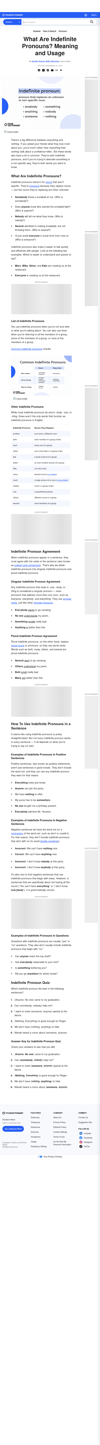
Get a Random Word (13, 1129)
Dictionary (35, 1117)
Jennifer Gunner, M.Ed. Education (45, 61)
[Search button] (93, 22)
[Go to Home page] (12, 15)
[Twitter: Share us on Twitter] (43, 70)
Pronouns (63, 31)
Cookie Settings (60, 1132)
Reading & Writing (39, 1146)
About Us (57, 1117)
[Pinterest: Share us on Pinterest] (47, 70)
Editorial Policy (59, 1127)
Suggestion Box (85, 1122)
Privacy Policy (59, 1122)
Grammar (37, 31)
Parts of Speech (49, 31)
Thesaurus (35, 1122)
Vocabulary (35, 1136)
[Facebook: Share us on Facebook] (39, 70)
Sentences (35, 1127)
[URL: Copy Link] (56, 70)
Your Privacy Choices (52, 1156)
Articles (9, 22)
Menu (94, 15)
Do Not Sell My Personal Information (62, 1143)
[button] (85, 15)
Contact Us (83, 1117)
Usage (33, 1141)
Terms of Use (59, 1136)
